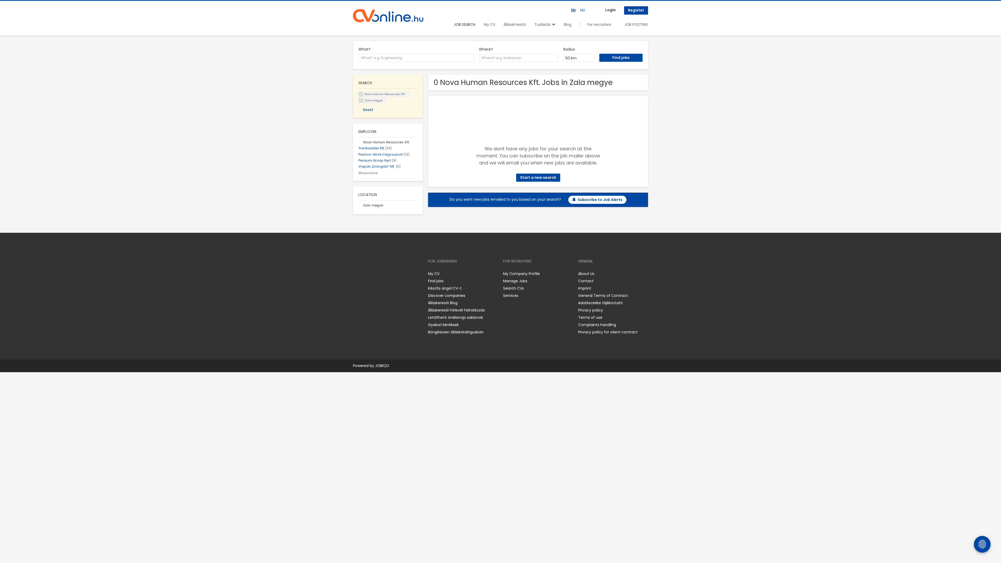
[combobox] (416, 58)
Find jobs (436, 281)
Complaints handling (597, 324)
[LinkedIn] (374, 273)
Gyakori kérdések (443, 324)
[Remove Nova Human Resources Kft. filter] (360, 142)
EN (573, 10)
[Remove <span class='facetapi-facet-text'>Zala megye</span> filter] (361, 100)
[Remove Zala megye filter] (360, 205)
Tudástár (543, 24)
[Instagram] (365, 273)
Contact (586, 281)
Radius (569, 49)
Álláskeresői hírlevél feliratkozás (456, 310)
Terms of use (590, 317)
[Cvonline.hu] (388, 15)
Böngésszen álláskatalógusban (456, 332)
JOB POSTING (636, 24)
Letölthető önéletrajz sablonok (455, 317)
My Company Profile (521, 273)
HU (582, 10)
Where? (486, 49)
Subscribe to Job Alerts (600, 199)
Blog (567, 24)
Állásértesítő (515, 24)
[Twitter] (381, 273)
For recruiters (599, 24)
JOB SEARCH (464, 24)
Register (636, 10)
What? (364, 49)
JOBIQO (382, 365)
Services (510, 295)
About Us (586, 273)
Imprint (584, 288)
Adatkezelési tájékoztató (600, 302)
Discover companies (446, 295)
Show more (368, 173)
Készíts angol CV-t (445, 288)
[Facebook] (357, 273)
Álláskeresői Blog (442, 302)
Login (610, 10)
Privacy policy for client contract (608, 332)
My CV (489, 24)
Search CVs (513, 288)
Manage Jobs (515, 281)
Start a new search (538, 177)
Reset (368, 109)
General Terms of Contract (603, 295)
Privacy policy (590, 310)
